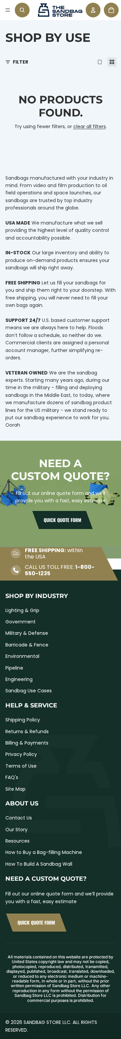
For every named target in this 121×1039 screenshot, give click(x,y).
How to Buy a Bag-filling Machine (43, 852)
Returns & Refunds (27, 731)
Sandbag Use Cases (28, 690)
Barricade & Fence (26, 644)
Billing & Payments (26, 743)
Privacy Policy (21, 754)
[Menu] (7, 10)
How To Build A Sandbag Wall (38, 864)
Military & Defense (26, 633)
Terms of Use (21, 766)
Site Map (15, 789)
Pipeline (14, 668)
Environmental (22, 656)
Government (20, 621)
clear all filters (89, 126)
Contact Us (18, 817)
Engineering (19, 679)
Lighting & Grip (22, 610)
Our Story (16, 829)
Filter (20, 62)
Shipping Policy (22, 719)
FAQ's (11, 777)
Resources (17, 841)
